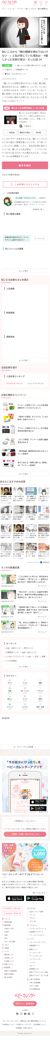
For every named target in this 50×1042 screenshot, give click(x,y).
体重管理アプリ (34, 945)
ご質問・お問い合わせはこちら (25, 834)
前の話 (11, 132)
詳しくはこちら (39, 892)
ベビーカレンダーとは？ (10, 1021)
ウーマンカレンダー (36, 956)
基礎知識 (7, 925)
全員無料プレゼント (36, 932)
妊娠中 (6, 931)
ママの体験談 (11, 660)
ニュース (10, 8)
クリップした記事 (25, 746)
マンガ (20, 8)
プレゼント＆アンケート (37, 928)
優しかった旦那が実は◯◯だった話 (27, 107)
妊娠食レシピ (9, 958)
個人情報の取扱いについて (36, 1021)
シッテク (32, 962)
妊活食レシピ (9, 961)
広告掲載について (40, 1024)
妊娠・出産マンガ (13, 648)
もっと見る (23, 271)
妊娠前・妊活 (9, 928)
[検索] (41, 3)
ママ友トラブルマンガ (15, 656)
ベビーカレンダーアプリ (37, 942)
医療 (43, 656)
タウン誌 (32, 921)
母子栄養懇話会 (34, 989)
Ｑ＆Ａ (6, 945)
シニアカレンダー (35, 959)
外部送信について (8, 1024)
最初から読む (25, 132)
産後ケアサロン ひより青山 (37, 972)
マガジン (32, 918)
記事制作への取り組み (13, 908)
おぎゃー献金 (34, 986)
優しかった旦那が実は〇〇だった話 (31, 65)
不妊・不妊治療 (9, 941)
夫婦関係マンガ (21, 69)
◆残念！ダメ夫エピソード (15, 73)
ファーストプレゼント (37, 935)
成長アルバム (8, 964)
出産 (36, 656)
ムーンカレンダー (35, 952)
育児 (5, 938)
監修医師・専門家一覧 (13, 913)
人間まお (8, 69)
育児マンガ (28, 648)
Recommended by (34, 562)
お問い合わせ (27, 1028)
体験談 (6, 948)
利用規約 (19, 1028)
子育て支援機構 (34, 982)
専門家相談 (8, 922)
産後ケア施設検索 (10, 971)
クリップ (40, 238)
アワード (32, 915)
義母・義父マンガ (29, 652)
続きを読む (25, 165)
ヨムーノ (32, 965)
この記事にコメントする (27, 184)
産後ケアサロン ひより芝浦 (37, 975)
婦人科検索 (8, 977)
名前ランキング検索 (36, 911)
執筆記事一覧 (37, 209)
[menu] (46, 3)
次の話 (38, 132)
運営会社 (23, 1021)
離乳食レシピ (9, 954)
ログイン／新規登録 (25, 1003)
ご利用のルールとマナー (25, 820)
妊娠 (29, 656)
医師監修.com (34, 969)
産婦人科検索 (9, 974)
